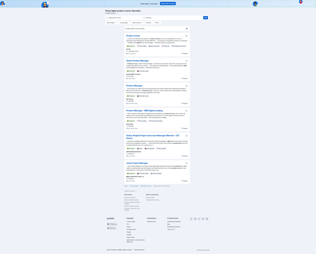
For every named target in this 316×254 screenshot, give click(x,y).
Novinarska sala (131, 229)
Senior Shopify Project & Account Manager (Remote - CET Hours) (153, 136)
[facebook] (191, 219)
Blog (168, 224)
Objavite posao (151, 221)
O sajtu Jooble (131, 221)
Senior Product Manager (137, 60)
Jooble (207, 250)
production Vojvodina (129, 197)
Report (185, 53)
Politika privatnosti (139, 250)
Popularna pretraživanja (173, 221)
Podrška (129, 234)
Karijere (129, 232)
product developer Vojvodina (131, 206)
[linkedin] (203, 219)
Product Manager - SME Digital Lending (144, 110)
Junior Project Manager (137, 163)
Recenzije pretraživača (173, 227)
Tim (128, 224)
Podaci (129, 227)
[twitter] (199, 219)
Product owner (133, 36)
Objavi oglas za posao (168, 3)
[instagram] (195, 219)
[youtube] (207, 219)
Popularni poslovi (150, 197)
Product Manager (134, 85)
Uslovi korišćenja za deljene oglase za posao (119, 250)
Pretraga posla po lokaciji (152, 200)
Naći (205, 18)
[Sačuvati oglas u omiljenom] (186, 36)
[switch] (187, 28)
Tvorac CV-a (171, 229)
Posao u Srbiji (130, 237)
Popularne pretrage (130, 191)
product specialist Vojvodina (131, 200)
